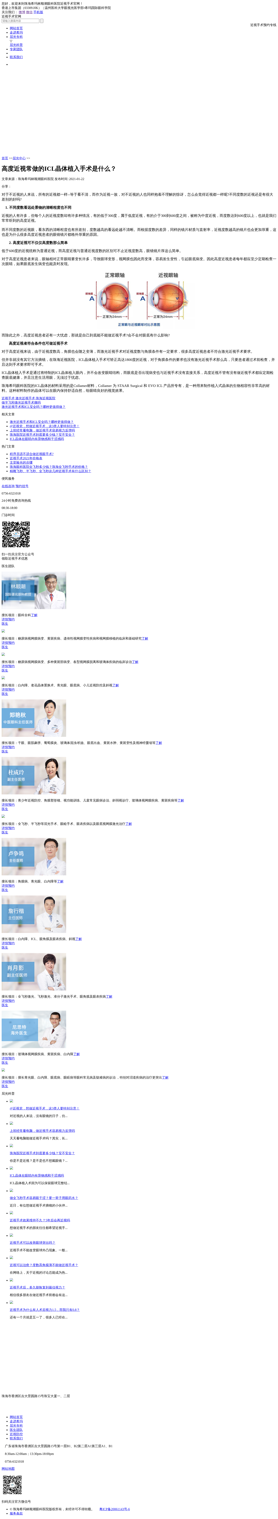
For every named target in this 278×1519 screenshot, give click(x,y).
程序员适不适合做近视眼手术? (32, 454)
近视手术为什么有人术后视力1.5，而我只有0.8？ (45, 1310)
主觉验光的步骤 (21, 462)
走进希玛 (16, 32)
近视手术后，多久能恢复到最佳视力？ (37, 1287)
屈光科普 (16, 45)
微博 (22, 12)
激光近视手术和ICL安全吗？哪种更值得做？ (34, 406)
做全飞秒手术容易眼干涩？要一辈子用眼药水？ (44, 1198)
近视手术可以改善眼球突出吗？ (32, 1242)
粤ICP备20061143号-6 (114, 1509)
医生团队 (16, 1430)
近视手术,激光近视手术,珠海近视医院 (28, 398)
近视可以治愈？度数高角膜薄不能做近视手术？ (44, 1265)
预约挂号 (21, 486)
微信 (29, 12)
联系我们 (16, 57)
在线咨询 (8, 486)
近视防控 (16, 1434)
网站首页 (16, 28)
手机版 (38, 12)
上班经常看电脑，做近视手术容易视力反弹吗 (42, 430)
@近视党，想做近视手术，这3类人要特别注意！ (45, 426)
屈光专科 (16, 36)
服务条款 (16, 1513)
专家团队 (16, 49)
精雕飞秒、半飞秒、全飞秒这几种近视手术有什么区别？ (50, 471)
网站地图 (8, 1468)
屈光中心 (19, 158)
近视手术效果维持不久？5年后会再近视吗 (40, 1220)
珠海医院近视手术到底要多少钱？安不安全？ (42, 434)
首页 (5, 158)
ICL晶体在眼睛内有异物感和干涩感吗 (37, 439)
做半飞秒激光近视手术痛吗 (21, 402)
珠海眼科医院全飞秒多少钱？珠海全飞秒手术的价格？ (49, 466)
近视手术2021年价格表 (26, 458)
